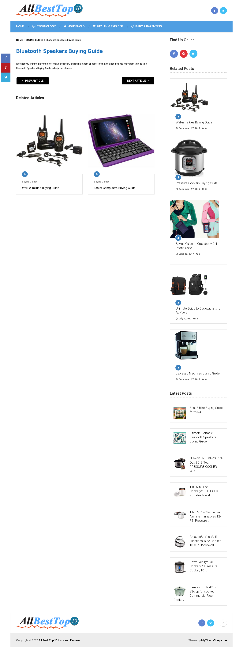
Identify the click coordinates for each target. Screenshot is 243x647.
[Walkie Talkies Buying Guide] (49, 141)
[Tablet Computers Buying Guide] (121, 141)
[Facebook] (174, 54)
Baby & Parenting (148, 26)
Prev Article (33, 80)
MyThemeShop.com (214, 640)
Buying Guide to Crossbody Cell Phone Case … (196, 246)
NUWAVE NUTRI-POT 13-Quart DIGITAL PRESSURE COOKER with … (206, 465)
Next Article (136, 80)
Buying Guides (30, 181)
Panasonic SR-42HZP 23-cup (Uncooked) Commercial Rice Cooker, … (196, 593)
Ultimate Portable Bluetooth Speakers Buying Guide (203, 437)
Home (20, 26)
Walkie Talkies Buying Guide (40, 188)
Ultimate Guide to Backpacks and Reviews (198, 310)
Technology (46, 26)
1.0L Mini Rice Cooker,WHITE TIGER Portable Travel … (204, 491)
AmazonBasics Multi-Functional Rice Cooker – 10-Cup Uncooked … (206, 541)
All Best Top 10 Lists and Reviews (59, 640)
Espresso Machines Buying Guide (198, 373)
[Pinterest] (184, 54)
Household (76, 26)
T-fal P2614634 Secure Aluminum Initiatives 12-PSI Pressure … (205, 516)
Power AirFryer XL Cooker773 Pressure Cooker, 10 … (203, 566)
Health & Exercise (109, 26)
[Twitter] (193, 54)
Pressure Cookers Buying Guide (197, 183)
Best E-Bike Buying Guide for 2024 (206, 410)
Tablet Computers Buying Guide (115, 188)
